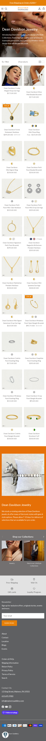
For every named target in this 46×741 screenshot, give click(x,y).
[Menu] (2, 8)
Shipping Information (10, 663)
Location (5, 641)
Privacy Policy (7, 670)
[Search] (7, 8)
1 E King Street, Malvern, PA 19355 (16, 691)
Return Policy (7, 666)
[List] (43, 62)
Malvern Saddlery (12, 734)
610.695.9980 (7, 696)
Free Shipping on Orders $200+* (23, 3)
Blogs (4, 645)
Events (4, 649)
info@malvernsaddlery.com (13, 701)
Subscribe (9, 623)
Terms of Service (8, 674)
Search (4, 678)
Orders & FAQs (8, 659)
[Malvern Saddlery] (23, 9)
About (4, 634)
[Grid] (40, 62)
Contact (5, 637)
